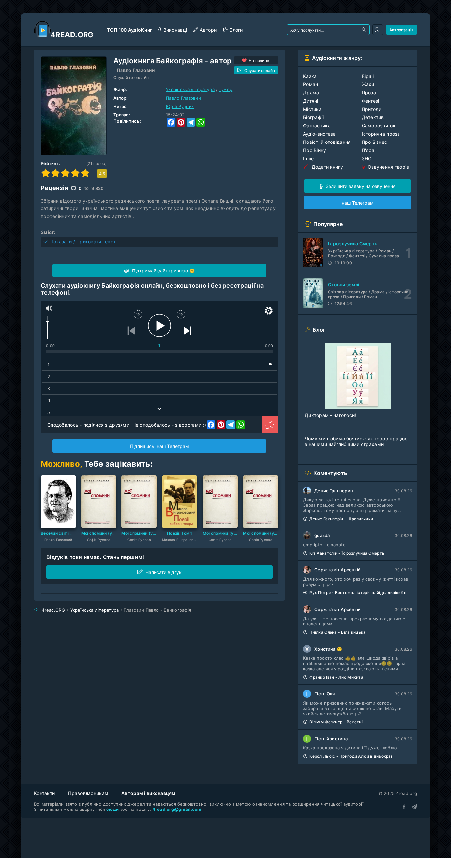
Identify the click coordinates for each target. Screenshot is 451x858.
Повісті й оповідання (327, 142)
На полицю (260, 60)
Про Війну (314, 150)
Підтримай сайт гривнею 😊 (163, 270)
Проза (369, 92)
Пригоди (372, 109)
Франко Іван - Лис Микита (336, 677)
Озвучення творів (387, 167)
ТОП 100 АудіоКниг (129, 30)
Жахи (368, 84)
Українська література (190, 89)
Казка (310, 76)
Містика (312, 109)
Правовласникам (88, 793)
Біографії (313, 117)
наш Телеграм (358, 203)
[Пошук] (364, 30)
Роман (310, 84)
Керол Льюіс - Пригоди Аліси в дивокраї (350, 756)
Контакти (44, 793)
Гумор (225, 89)
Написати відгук (163, 572)
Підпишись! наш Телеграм (159, 446)
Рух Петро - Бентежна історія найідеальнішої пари (360, 592)
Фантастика (316, 125)
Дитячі (310, 101)
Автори (208, 30)
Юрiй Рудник (180, 106)
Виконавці (175, 30)
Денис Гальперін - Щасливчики (341, 518)
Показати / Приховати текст (83, 241)
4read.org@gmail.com (176, 809)
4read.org (72, 34)
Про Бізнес (374, 142)
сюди (112, 809)
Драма (311, 92)
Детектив (373, 117)
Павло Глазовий (136, 70)
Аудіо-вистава (319, 134)
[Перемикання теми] (378, 30)
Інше (308, 158)
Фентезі (370, 101)
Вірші (368, 76)
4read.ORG (53, 610)
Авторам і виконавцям (148, 793)
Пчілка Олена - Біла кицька (337, 632)
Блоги (236, 30)
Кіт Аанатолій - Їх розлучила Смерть (346, 553)
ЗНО (367, 158)
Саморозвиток (379, 125)
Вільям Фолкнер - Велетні (336, 721)
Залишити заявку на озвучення (360, 186)
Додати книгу (326, 167)
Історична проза (381, 134)
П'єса (368, 150)
